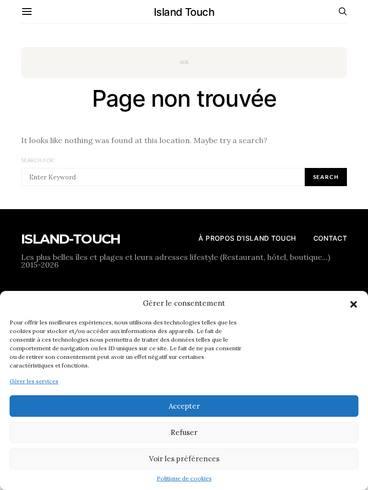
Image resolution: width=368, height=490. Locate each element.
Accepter (184, 406)
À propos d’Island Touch (247, 238)
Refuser (184, 432)
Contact (330, 238)
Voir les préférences (184, 458)
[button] (353, 303)
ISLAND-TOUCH (70, 238)
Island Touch (184, 12)
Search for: (38, 160)
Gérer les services (34, 381)
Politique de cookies (184, 478)
